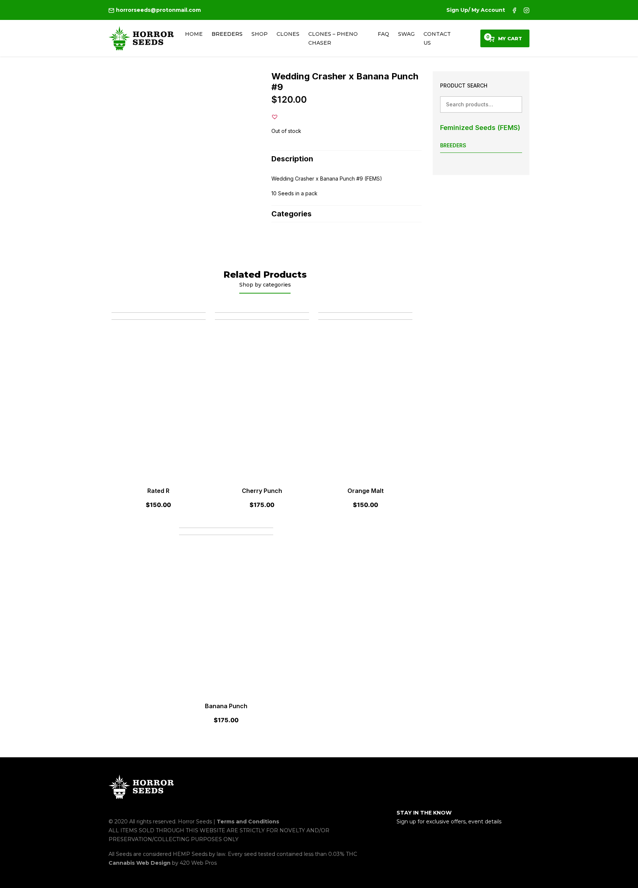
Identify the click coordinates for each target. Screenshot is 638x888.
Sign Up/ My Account (475, 10)
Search (513, 104)
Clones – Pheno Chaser (333, 38)
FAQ (383, 34)
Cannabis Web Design (140, 863)
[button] (274, 116)
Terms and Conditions (248, 821)
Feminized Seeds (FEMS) (480, 127)
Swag (406, 34)
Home (194, 34)
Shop (259, 34)
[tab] (346, 158)
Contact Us (437, 38)
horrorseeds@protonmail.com (157, 10)
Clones (288, 34)
